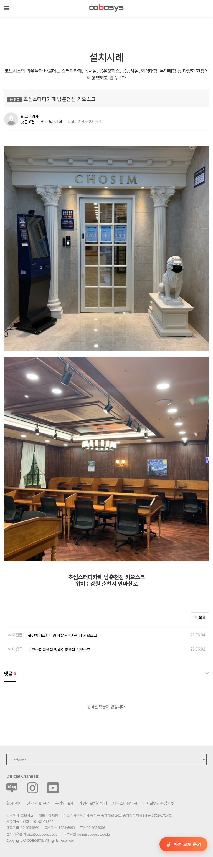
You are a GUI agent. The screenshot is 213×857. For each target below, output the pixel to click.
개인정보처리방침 (93, 803)
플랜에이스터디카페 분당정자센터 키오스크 (62, 635)
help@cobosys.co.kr (93, 834)
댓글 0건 (28, 122)
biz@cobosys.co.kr (42, 834)
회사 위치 (14, 803)
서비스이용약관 (124, 803)
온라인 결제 (64, 803)
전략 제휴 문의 (38, 803)
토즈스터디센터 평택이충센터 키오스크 (59, 649)
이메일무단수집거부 (158, 803)
